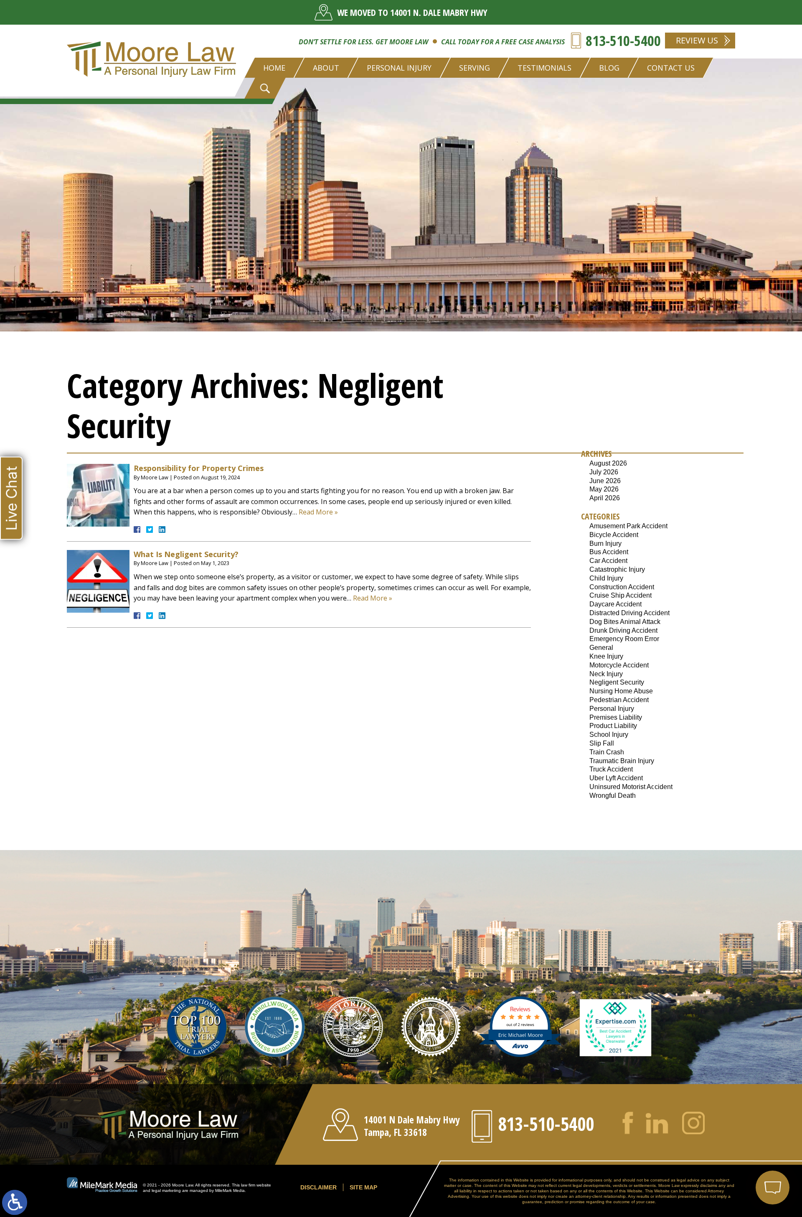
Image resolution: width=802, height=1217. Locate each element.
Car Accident (608, 560)
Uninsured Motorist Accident (631, 786)
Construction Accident (621, 587)
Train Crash (606, 752)
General (601, 647)
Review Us (697, 40)
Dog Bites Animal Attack (624, 621)
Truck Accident (611, 769)
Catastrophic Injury (617, 569)
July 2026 (603, 472)
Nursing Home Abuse (621, 691)
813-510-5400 (623, 40)
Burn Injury (605, 543)
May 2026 (604, 489)
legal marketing (166, 1190)
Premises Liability (615, 717)
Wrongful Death (612, 795)
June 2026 (605, 480)
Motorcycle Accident (619, 665)
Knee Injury (606, 656)
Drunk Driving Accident (623, 630)
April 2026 (604, 498)
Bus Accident (608, 551)
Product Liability (613, 725)
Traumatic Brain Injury (621, 760)
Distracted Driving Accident (629, 612)
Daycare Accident (615, 604)
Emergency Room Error (624, 638)
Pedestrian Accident (619, 699)
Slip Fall (601, 743)
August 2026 (608, 463)
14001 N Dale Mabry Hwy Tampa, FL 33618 (412, 1126)
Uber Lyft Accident (616, 778)
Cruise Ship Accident (620, 595)
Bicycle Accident (613, 534)
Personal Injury (611, 708)
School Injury (608, 734)
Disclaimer (318, 1187)
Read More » (318, 512)
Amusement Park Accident (628, 526)
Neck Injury (606, 673)
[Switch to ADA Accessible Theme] (14, 1202)
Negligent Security (616, 682)
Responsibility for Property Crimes (199, 468)
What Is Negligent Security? (186, 554)
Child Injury (606, 578)
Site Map (363, 1187)
